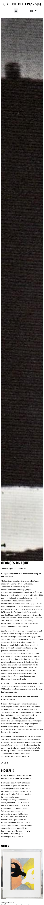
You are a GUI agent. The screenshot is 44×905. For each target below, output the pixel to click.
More (6, 763)
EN (31, 11)
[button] (16, 10)
